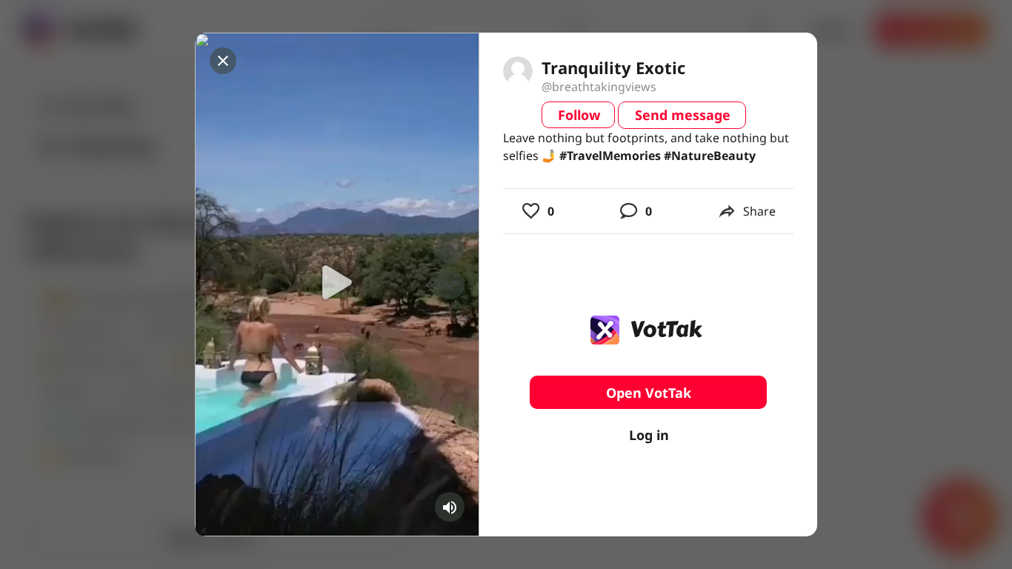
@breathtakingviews (599, 87)
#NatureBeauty (710, 155)
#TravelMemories (610, 155)
